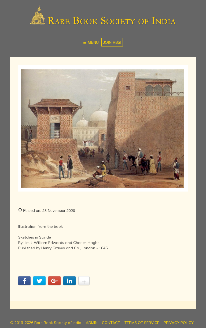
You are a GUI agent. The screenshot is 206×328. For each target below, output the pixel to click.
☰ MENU (91, 42)
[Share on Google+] (54, 283)
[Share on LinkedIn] (69, 283)
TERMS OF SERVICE (141, 322)
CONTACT (111, 322)
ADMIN (92, 322)
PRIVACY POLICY (178, 322)
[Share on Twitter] (39, 283)
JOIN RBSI (112, 42)
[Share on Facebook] (24, 283)
